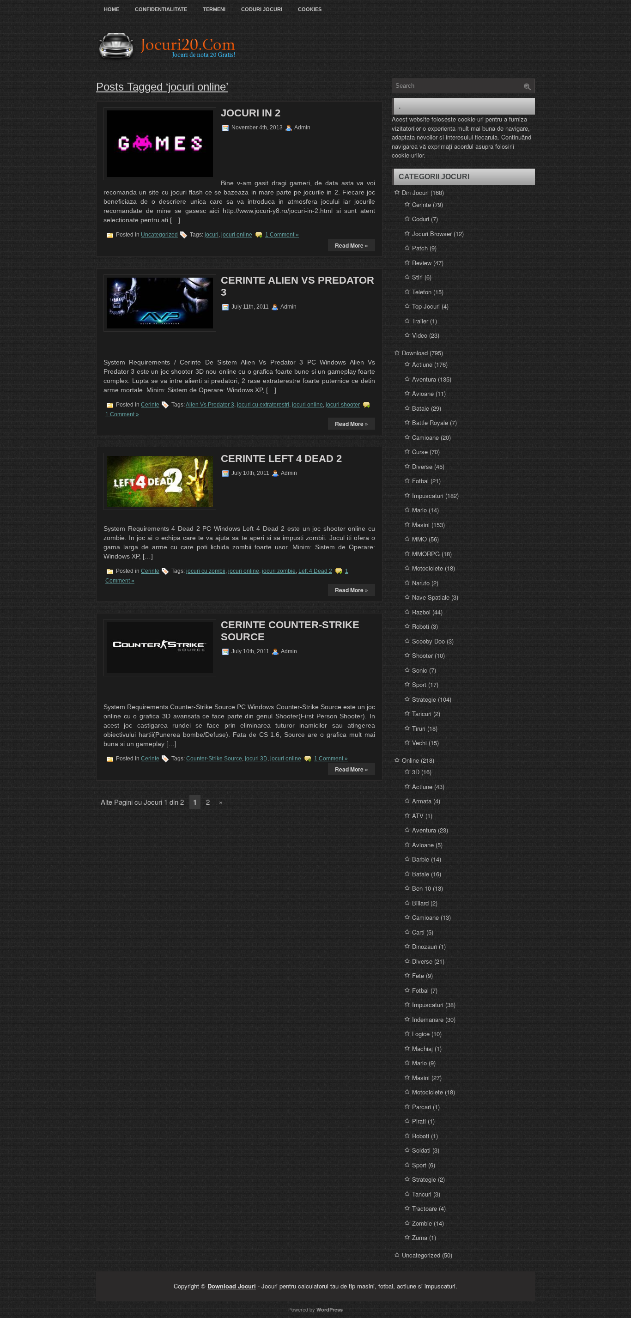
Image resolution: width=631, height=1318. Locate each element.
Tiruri (418, 728)
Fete (418, 975)
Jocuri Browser (432, 233)
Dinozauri (424, 946)
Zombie (422, 1223)
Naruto (421, 582)
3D (415, 771)
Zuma (419, 1237)
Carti (418, 932)
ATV (418, 815)
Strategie (424, 699)
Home (111, 9)
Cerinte (150, 404)
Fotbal (420, 480)
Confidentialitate (161, 9)
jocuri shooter (343, 404)
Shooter (422, 655)
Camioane (425, 437)
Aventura (424, 379)
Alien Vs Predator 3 (210, 404)
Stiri (417, 277)
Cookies (310, 9)
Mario (419, 509)
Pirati (419, 1121)
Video (419, 335)
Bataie (420, 408)
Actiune (422, 364)
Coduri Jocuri (261, 9)
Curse (420, 451)
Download (415, 352)
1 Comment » (282, 234)
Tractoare (424, 1208)
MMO (419, 538)
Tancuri (421, 713)
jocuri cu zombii (205, 571)
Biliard (420, 903)
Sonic (419, 670)
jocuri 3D (256, 758)
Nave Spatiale (430, 597)
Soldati (421, 1150)
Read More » (351, 245)
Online (410, 760)
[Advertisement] (278, 154)
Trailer (420, 320)
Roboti (420, 626)
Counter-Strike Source (214, 758)
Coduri (420, 218)
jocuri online (236, 234)
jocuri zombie (279, 571)
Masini (421, 524)
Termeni (214, 9)
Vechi (419, 742)
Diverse (422, 466)
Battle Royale (430, 422)
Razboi (421, 611)
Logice (421, 1033)
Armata (421, 800)
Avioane (423, 393)
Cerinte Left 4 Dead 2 (281, 458)
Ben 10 (421, 888)
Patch (420, 247)
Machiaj (422, 1048)
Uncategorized (159, 234)
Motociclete (427, 568)
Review (421, 262)
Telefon (421, 291)
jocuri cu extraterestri (263, 404)
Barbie (420, 859)
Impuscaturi (427, 495)
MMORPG (426, 553)
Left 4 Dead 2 (315, 571)
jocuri (211, 234)
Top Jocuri (426, 306)
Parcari (421, 1106)
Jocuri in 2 (250, 113)
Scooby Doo (428, 641)
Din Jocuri (415, 192)
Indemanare (427, 1019)
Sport (419, 684)
